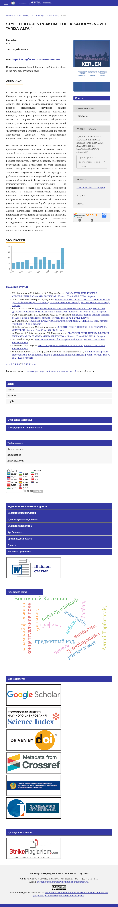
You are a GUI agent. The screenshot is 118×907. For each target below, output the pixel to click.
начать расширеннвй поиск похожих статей (51, 371)
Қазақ (11, 389)
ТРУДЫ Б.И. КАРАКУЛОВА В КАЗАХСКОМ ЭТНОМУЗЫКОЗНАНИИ (63, 320)
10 (27, 364)
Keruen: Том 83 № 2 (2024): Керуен (77, 296)
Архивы (23, 15)
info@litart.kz (81, 881)
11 (30, 364)
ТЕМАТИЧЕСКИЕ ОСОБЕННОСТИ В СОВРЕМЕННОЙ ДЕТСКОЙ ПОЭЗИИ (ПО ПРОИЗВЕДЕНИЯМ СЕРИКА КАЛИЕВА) (61, 301)
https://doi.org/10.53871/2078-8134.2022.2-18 (36, 59)
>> (35, 364)
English (11, 401)
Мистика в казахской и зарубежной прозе (58, 339)
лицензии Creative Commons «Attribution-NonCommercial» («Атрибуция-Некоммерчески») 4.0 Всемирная (70, 894)
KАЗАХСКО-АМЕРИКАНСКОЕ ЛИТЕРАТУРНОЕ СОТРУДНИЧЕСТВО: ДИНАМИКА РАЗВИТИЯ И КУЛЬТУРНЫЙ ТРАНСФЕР (58, 310)
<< (7, 364)
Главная (11, 15)
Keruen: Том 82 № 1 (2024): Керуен (45, 330)
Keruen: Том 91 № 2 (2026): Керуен (70, 317)
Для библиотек (16, 460)
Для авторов (14, 454)
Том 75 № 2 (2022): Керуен (44, 15)
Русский (12, 395)
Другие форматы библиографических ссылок (89, 161)
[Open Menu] (6, 3)
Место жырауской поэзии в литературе (60, 345)
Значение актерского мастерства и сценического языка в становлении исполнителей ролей (60, 353)
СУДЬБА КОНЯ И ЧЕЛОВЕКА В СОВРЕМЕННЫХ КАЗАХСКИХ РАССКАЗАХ (54, 295)
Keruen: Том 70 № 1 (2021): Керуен (88, 311)
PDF (80, 98)
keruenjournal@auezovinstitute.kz (55, 881)
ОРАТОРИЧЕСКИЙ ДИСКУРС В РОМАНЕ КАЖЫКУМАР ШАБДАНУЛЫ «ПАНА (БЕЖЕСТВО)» (61, 335)
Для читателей (16, 449)
